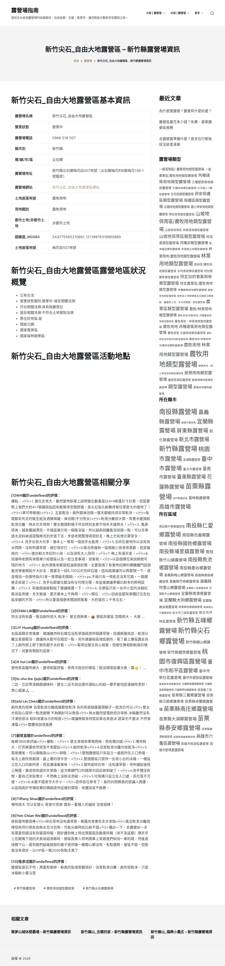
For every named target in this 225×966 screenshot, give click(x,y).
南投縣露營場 (178, 412)
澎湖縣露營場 (191, 459)
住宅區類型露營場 (182, 194)
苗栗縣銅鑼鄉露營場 (184, 737)
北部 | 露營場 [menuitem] (153, 13)
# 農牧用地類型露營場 (59, 888)
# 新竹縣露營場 (24, 888)
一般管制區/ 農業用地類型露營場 (181, 169)
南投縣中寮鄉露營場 (172, 526)
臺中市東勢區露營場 (197, 678)
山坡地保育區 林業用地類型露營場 (187, 230)
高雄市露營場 (175, 506)
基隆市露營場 (188, 422)
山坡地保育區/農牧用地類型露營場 (185, 221)
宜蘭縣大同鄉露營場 (182, 600)
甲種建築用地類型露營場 (192, 289)
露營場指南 (25, 10)
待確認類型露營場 (194, 243)
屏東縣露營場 (192, 430)
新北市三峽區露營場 (185, 612)
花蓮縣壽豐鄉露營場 (193, 683)
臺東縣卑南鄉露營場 (170, 684)
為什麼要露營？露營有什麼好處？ (185, 111)
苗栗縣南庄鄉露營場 (188, 708)
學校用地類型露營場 (181, 214)
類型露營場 (180, 386)
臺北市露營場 (192, 469)
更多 (197, 13)
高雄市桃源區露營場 (195, 743)
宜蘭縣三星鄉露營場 (197, 588)
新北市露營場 (194, 439)
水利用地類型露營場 (190, 271)
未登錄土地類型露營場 (194, 249)
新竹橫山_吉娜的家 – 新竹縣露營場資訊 (111, 932)
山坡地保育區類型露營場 (182, 236)
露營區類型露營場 (179, 379)
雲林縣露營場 (199, 498)
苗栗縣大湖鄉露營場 (178, 718)
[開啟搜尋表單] (212, 13)
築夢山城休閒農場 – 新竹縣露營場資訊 (41, 932)
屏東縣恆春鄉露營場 (190, 607)
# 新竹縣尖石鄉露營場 (98, 888)
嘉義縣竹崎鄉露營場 (184, 581)
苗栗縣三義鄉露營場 (188, 695)
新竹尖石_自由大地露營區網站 (76, 187)
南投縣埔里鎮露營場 (182, 551)
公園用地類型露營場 (177, 207)
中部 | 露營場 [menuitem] (178, 13)
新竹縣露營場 (178, 449)
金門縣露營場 (180, 498)
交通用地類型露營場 (184, 188)
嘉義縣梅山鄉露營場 (179, 575)
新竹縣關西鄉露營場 (184, 652)
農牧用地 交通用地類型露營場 (187, 333)
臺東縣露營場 (191, 477)
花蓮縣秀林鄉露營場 (185, 689)
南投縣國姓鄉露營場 (190, 543)
